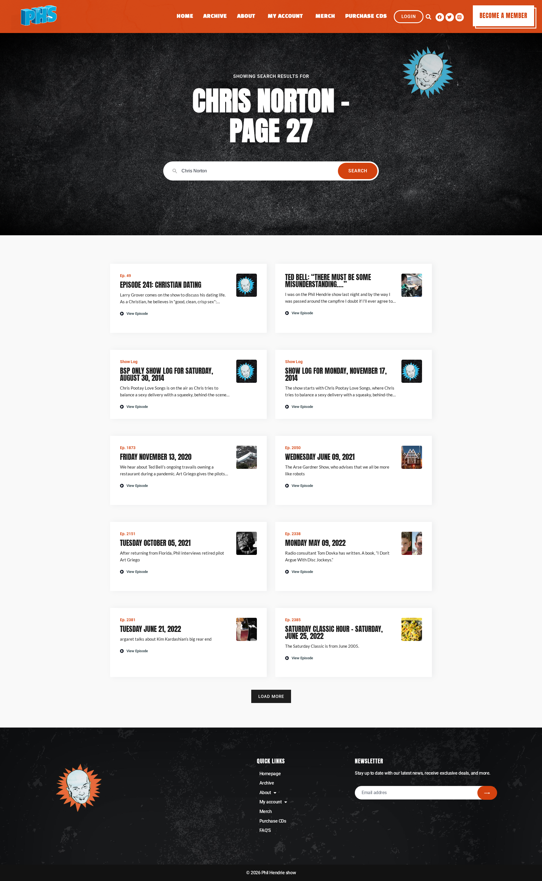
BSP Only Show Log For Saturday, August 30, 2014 (166, 374)
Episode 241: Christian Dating (160, 285)
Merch (325, 16)
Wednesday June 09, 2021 (320, 457)
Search (357, 170)
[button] (428, 17)
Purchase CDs (366, 16)
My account (270, 802)
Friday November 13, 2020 (155, 457)
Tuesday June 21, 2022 (150, 629)
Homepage (270, 773)
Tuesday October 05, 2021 (155, 543)
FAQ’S (265, 830)
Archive (215, 16)
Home (185, 16)
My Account (285, 16)
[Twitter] (449, 17)
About (246, 16)
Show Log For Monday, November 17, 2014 (336, 374)
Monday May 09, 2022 (315, 543)
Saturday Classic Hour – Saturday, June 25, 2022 (334, 632)
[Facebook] (440, 17)
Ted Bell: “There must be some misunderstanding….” (328, 280)
